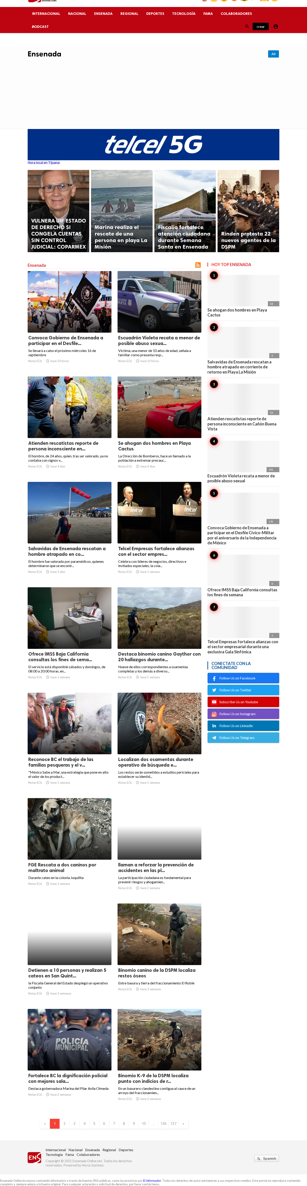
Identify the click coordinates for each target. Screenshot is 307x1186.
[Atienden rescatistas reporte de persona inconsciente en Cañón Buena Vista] (69, 426)
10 (144, 1123)
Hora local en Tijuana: (44, 162)
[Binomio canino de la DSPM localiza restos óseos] (159, 953)
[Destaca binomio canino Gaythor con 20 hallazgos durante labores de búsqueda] (159, 637)
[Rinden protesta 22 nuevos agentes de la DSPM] (248, 211)
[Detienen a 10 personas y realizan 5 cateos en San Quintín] (69, 953)
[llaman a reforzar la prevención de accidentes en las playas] (159, 848)
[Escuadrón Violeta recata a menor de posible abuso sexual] (159, 321)
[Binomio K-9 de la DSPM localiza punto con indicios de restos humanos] (159, 1059)
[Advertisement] (153, 91)
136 (163, 1123)
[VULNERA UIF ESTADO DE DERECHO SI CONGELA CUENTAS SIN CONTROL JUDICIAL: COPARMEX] (58, 211)
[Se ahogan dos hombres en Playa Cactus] (159, 426)
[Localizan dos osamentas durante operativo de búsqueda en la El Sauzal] (159, 742)
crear (261, 26)
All (273, 54)
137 (173, 1123)
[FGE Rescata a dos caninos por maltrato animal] (69, 848)
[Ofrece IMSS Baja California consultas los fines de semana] (69, 637)
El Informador (152, 1180)
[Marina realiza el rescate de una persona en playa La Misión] (122, 211)
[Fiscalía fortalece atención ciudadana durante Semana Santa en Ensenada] (185, 211)
